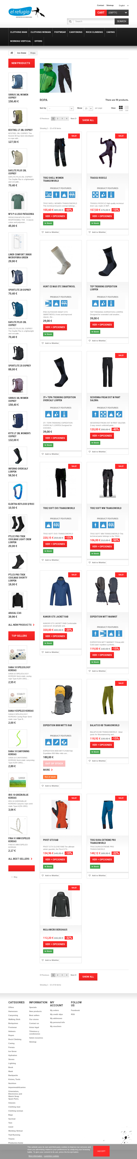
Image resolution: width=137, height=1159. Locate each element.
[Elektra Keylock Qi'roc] (17, 491)
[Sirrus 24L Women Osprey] (17, 82)
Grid (121, 110)
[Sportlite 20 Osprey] (17, 277)
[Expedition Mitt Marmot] (107, 591)
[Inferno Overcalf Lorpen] (17, 456)
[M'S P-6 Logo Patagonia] (17, 201)
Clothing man (14, 1107)
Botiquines (13, 1023)
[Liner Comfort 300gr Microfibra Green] (17, 241)
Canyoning (13, 1015)
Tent (10, 1123)
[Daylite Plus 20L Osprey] (17, 157)
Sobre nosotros (36, 1038)
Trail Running (14, 1135)
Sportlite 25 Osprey (19, 365)
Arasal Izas (14, 613)
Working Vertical (15, 1131)
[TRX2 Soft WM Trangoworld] (107, 483)
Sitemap (32, 1042)
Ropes (11, 1035)
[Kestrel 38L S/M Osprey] (17, 117)
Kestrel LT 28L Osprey (20, 130)
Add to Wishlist (52, 232)
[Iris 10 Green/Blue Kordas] (17, 782)
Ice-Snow (21, 53)
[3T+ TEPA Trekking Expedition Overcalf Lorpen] (61, 372)
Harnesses (13, 1011)
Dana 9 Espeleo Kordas (21, 711)
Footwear (12, 1027)
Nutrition (12, 1083)
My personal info (57, 1022)
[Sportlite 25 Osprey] (17, 353)
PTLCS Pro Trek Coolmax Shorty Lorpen (17, 577)
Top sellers (19, 635)
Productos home (15, 1143)
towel (10, 1127)
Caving (11, 1043)
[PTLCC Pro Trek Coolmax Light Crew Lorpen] (17, 523)
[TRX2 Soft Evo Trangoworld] (61, 483)
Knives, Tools (14, 1079)
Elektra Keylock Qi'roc (21, 504)
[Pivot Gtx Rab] (61, 815)
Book (10, 1067)
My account (56, 1004)
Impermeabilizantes (17, 1087)
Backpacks (13, 1075)
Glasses (11, 1103)
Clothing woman (15, 1111)
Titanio (11, 1139)
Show (79, 108)
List (126, 110)
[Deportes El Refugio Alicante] (27, 12)
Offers (11, 1007)
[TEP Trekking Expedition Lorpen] (107, 261)
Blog (15, 877)
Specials (33, 1007)
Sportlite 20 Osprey (19, 289)
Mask (10, 1071)
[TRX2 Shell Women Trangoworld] (61, 152)
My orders (54, 1010)
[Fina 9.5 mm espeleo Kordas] (17, 825)
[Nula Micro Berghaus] (61, 904)
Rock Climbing (14, 1039)
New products (21, 63)
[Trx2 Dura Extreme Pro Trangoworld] (107, 815)
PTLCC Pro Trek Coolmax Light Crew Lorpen (19, 539)
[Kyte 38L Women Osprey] (17, 420)
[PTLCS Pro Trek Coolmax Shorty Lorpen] (17, 562)
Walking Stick (14, 1019)
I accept (101, 1151)
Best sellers (34, 1015)
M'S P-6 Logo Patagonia (21, 214)
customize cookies (51, 1156)
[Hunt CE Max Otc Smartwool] (61, 261)
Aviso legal (34, 1027)
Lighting (12, 1063)
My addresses (56, 1018)
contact (100, 5)
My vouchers (55, 1026)
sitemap (110, 5)
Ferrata (11, 1047)
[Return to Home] (12, 53)
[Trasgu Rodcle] (107, 152)
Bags (10, 1115)
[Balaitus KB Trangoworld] (107, 700)
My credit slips (56, 1014)
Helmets (12, 1031)
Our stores (34, 1019)
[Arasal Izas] (17, 600)
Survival (11, 1119)
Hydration (12, 1055)
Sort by (43, 108)
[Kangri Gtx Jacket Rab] (61, 591)
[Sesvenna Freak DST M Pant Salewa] (107, 372)
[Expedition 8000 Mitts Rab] (61, 700)
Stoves (11, 1059)
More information (36, 1156)
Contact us (34, 1023)
